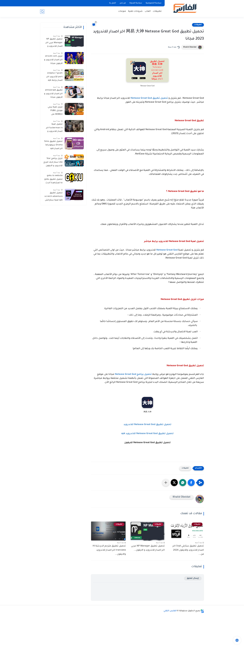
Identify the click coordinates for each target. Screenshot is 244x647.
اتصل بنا (112, 3)
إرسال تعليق (193, 578)
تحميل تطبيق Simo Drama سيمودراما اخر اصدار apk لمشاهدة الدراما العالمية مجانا (53, 145)
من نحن (123, 3)
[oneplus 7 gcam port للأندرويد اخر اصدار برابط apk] (74, 75)
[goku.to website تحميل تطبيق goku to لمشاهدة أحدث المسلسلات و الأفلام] (74, 178)
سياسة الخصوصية (153, 3)
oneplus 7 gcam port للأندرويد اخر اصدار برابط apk (54, 77)
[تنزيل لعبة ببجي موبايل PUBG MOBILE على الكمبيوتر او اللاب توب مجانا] (74, 109)
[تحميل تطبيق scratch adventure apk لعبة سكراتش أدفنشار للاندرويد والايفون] (74, 195)
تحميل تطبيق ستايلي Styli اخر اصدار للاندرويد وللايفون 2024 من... (188, 550)
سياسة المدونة (135, 3)
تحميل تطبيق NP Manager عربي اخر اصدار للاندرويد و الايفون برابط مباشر (53, 43)
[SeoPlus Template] (202, 611)
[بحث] (42, 11)
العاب (148, 11)
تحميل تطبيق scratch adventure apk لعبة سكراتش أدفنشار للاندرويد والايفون (53, 197)
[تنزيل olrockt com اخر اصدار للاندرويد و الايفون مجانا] (74, 58)
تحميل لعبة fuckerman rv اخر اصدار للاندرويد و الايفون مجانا (54, 128)
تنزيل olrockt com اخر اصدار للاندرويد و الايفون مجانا (53, 60)
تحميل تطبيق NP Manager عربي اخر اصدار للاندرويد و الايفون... (148, 548)
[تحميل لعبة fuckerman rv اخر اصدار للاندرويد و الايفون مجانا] (74, 126)
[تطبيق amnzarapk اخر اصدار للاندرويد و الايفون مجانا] (74, 92)
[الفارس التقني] (185, 8)
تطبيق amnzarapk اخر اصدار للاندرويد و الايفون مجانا (53, 94)
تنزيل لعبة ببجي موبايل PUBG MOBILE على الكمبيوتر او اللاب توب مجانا (55, 111)
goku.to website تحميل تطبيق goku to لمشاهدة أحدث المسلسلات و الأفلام (53, 180)
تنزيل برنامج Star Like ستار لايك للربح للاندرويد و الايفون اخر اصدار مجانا (53, 163)
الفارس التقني (170, 611)
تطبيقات (157, 11)
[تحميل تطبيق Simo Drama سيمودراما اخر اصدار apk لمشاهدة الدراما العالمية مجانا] (74, 143)
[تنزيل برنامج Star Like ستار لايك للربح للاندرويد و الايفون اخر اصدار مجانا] (74, 160)
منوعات (122, 11)
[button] (191, 482)
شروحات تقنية (135, 11)
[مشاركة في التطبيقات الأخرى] (165, 482)
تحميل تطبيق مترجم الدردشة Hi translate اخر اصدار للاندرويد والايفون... (109, 550)
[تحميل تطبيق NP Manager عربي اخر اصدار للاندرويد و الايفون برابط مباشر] (74, 41)
